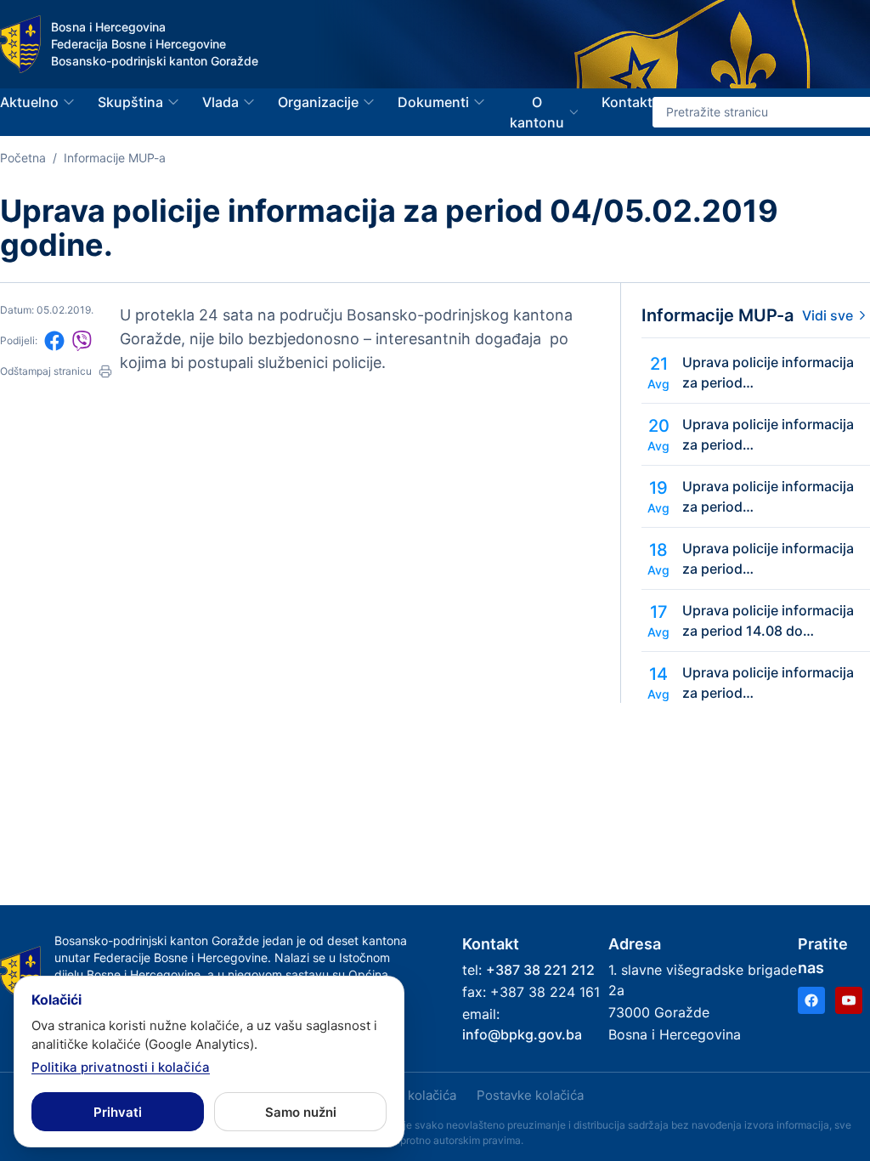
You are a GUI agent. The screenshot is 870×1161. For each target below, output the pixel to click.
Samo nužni (300, 1112)
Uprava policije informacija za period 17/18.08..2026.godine (768, 559)
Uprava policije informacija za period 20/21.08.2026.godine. (768, 373)
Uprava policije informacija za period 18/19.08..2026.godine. (768, 497)
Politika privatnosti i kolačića (120, 1067)
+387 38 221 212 (540, 969)
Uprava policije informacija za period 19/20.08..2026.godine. (768, 435)
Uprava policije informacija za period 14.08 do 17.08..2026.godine (768, 621)
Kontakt (627, 101)
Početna (23, 157)
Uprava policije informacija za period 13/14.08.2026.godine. (768, 683)
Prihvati (117, 1112)
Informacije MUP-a (115, 157)
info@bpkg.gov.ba (522, 1034)
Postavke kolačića (530, 1095)
